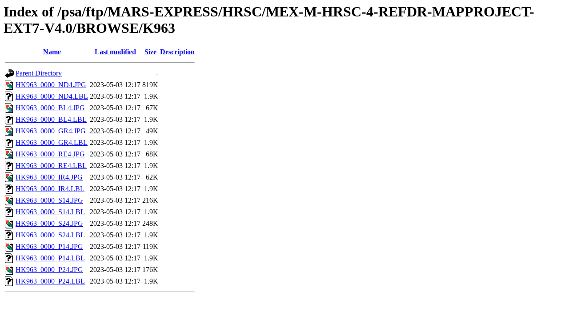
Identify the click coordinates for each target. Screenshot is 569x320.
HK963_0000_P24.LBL (50, 281)
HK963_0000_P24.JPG (49, 269)
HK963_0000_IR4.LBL (50, 188)
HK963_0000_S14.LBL (50, 212)
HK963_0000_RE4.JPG (50, 154)
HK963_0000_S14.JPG (49, 200)
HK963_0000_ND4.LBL (52, 96)
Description (177, 52)
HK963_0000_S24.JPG (49, 223)
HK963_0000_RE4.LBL (51, 165)
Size (150, 52)
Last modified (115, 52)
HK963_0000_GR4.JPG (51, 131)
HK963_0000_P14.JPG (49, 246)
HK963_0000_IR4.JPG (49, 177)
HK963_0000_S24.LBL (50, 235)
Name (52, 52)
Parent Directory (39, 73)
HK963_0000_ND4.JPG (51, 84)
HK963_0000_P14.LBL (50, 258)
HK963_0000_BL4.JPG (50, 108)
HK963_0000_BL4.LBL (51, 119)
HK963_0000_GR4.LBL (52, 142)
